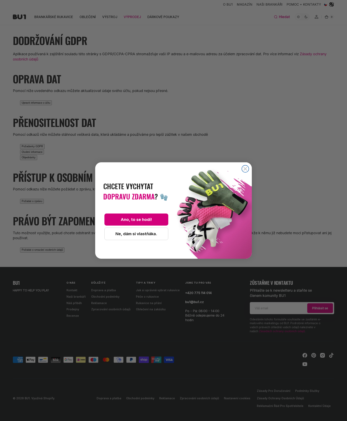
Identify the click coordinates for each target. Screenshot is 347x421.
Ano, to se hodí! (136, 219)
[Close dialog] (245, 168)
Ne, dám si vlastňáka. (136, 233)
